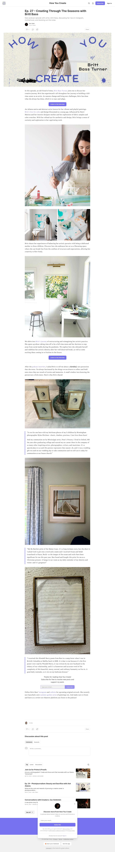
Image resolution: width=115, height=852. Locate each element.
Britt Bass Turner (60, 90)
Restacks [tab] (36, 742)
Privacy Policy (71, 830)
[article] (57, 774)
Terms (60, 839)
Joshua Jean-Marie (38, 776)
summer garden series (48, 695)
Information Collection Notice (57, 830)
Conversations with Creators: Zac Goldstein (43, 800)
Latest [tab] (31, 764)
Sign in (109, 3)
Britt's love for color (32, 112)
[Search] (89, 3)
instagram (42, 692)
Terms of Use (66, 829)
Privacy (55, 839)
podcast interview (38, 366)
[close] (74, 803)
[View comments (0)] (33, 29)
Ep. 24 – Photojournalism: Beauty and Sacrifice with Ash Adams (48, 785)
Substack (48, 848)
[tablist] (32, 742)
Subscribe (100, 3)
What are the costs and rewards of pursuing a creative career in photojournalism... (44, 789)
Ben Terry (32, 23)
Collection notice (68, 839)
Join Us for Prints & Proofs (36, 770)
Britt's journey (41, 341)
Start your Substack (53, 844)
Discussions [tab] (38, 764)
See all (28, 812)
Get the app (66, 844)
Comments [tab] (29, 742)
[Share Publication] (93, 3)
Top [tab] (27, 764)
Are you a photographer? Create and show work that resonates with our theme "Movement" (49, 773)
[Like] (26, 807)
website (53, 692)
